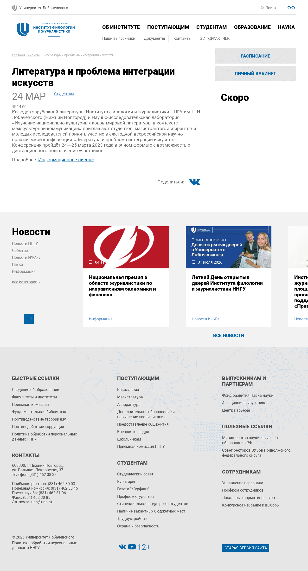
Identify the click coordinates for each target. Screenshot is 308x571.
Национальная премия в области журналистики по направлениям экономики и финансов (122, 286)
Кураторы (126, 481)
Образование (252, 27)
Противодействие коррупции (38, 426)
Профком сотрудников (242, 490)
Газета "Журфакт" (133, 489)
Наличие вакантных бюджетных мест (151, 511)
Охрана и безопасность (138, 526)
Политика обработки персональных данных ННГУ (44, 436)
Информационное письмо (66, 159)
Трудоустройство (132, 518)
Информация (24, 271)
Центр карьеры (236, 410)
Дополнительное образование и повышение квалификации (146, 414)
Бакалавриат (129, 389)
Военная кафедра (133, 431)
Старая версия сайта (246, 548)
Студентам (211, 27)
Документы (154, 38)
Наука (286, 27)
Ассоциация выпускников (245, 403)
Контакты (182, 38)
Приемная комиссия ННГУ (141, 446)
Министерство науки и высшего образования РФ (250, 440)
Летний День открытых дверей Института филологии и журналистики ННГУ (227, 283)
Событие (20, 250)
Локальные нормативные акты (250, 497)
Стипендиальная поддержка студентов (152, 503)
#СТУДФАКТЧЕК (215, 38)
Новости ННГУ (25, 243)
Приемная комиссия (30, 404)
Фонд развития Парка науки (247, 395)
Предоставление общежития (143, 424)
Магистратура (130, 397)
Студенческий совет (135, 474)
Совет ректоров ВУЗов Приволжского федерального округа (256, 453)
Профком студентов (135, 496)
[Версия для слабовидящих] (290, 7)
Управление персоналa (242, 483)
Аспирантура (129, 404)
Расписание (255, 56)
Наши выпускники (118, 38)
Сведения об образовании (35, 389)
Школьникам (129, 439)
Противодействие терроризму (39, 419)
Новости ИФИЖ (26, 257)
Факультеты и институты (34, 397)
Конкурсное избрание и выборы (251, 505)
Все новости (228, 335)
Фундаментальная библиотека (39, 411)
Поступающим (168, 27)
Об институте (121, 27)
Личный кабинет (255, 73)
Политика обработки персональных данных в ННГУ (44, 545)
